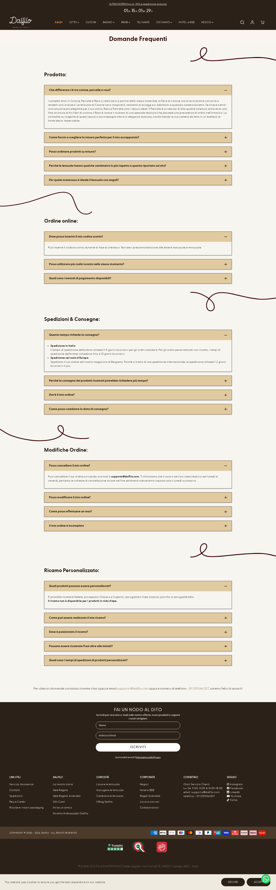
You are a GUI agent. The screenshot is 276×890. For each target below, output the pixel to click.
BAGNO (108, 22)
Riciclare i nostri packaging (26, 807)
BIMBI (125, 22)
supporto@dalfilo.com (132, 688)
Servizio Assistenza (21, 784)
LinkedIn (234, 792)
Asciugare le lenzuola (110, 790)
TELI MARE (143, 22)
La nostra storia (63, 784)
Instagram (236, 784)
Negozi (144, 784)
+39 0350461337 (198, 688)
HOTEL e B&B (187, 22)
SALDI (59, 22)
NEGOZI (206, 22)
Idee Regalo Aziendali (67, 796)
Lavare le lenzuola (108, 784)
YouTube (235, 796)
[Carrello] (262, 22)
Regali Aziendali (150, 796)
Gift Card (59, 801)
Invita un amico (62, 807)
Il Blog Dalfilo (104, 801)
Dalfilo (45, 832)
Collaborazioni (149, 807)
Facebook (236, 788)
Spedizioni (16, 796)
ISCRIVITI (138, 747)
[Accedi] (252, 22)
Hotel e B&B (147, 790)
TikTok (233, 800)
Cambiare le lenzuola (109, 796)
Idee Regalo (60, 790)
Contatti (14, 790)
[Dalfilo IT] (20, 22)
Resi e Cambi (17, 801)
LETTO (73, 22)
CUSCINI (91, 22)
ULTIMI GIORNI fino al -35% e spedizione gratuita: (138, 4)
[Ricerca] (242, 22)
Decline (233, 882)
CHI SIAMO (163, 22)
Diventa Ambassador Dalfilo (70, 813)
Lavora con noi (149, 801)
